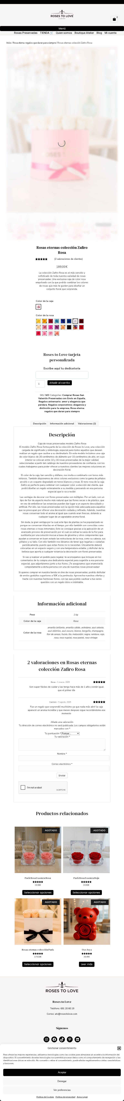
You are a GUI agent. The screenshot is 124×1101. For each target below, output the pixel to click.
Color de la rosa (45, 315)
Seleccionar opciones (38, 892)
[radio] (38, 306)
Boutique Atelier (84, 32)
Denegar (62, 1081)
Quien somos (64, 32)
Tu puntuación (53, 733)
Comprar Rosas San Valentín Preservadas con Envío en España (61, 397)
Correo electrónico (62, 764)
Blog (99, 32)
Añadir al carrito (59, 383)
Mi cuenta (110, 32)
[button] (119, 1048)
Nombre (62, 753)
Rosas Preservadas (25, 32)
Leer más (87, 964)
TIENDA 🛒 (46, 32)
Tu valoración (62, 736)
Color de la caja (44, 301)
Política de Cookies (45, 1097)
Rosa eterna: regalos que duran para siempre (34, 42)
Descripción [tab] (39, 423)
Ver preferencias (62, 1090)
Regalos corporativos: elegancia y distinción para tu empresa (62, 406)
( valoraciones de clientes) (68, 258)
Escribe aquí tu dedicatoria (62, 368)
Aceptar (62, 1072)
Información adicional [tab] (62, 423)
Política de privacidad (65, 1097)
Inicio (8, 42)
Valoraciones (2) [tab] (87, 423)
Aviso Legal (82, 1097)
